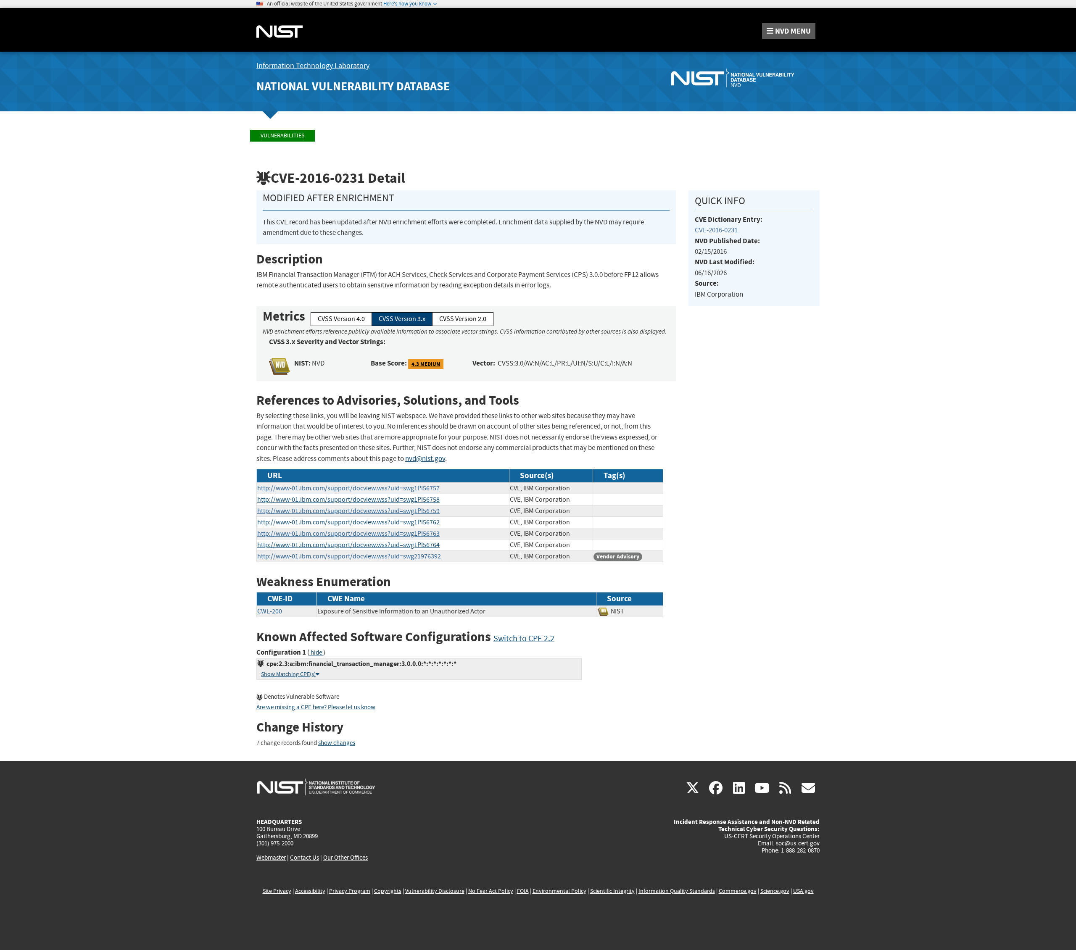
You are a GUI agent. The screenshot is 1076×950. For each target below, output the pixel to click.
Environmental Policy (559, 891)
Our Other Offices (345, 857)
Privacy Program (349, 891)
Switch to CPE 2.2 (523, 638)
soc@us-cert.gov (798, 843)
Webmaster (271, 857)
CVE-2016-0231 (716, 230)
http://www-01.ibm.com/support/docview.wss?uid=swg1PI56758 (348, 499)
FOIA (523, 891)
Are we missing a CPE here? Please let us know (315, 707)
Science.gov (774, 891)
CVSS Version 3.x (402, 319)
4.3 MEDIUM (425, 363)
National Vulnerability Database (353, 86)
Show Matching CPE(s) (288, 674)
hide (316, 653)
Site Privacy (277, 891)
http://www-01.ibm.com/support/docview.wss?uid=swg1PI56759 (348, 511)
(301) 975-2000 (274, 843)
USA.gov (803, 891)
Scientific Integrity (612, 891)
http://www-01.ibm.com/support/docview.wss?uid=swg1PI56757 (348, 488)
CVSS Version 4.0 (341, 319)
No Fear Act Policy (490, 891)
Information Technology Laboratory (312, 66)
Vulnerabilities (282, 135)
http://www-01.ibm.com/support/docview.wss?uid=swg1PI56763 (348, 533)
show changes (336, 743)
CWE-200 (269, 611)
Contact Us (304, 857)
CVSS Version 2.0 (462, 319)
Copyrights (387, 891)
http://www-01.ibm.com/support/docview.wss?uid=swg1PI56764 (348, 545)
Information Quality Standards (676, 891)
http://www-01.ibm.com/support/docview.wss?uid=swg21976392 (349, 556)
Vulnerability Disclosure (434, 891)
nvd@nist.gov (425, 458)
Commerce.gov (738, 891)
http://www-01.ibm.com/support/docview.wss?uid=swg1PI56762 (348, 522)
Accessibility (310, 891)
